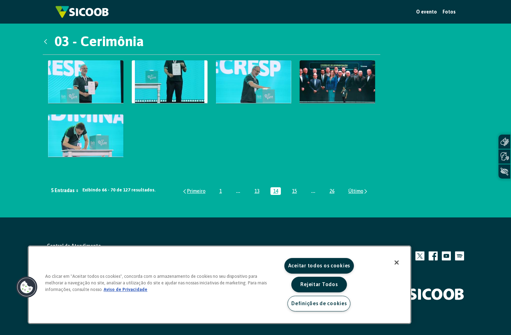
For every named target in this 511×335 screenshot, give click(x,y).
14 (277, 191)
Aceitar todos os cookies (319, 265)
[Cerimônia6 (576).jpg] (85, 81)
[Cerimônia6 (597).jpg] (85, 135)
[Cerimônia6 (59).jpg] (337, 81)
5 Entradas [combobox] (63, 190)
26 (333, 191)
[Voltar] (47, 41)
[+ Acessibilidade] (504, 171)
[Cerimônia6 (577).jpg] (169, 81)
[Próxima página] (358, 191)
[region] (219, 285)
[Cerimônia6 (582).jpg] (253, 81)
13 (258, 191)
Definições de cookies (319, 303)
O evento (426, 12)
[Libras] (504, 142)
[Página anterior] (193, 191)
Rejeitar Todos (319, 284)
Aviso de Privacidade (125, 289)
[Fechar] (396, 262)
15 (296, 191)
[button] (27, 287)
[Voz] (504, 156)
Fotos (449, 12)
